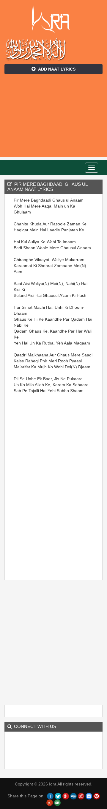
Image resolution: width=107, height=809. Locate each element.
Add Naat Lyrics (56, 69)
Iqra (53, 19)
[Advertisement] (53, 118)
